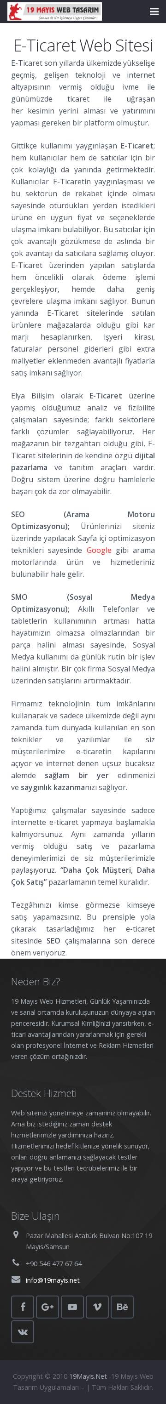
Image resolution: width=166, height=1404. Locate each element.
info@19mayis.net (53, 1280)
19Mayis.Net (88, 1376)
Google (99, 550)
